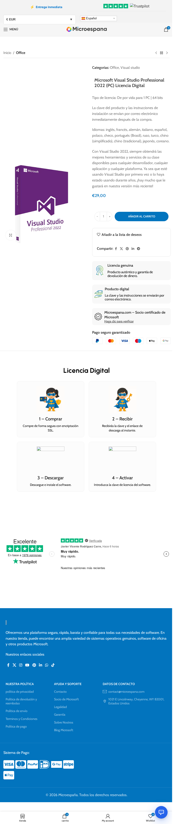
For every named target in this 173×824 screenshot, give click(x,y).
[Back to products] (161, 53)
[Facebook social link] (115, 249)
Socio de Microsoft (66, 699)
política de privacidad (20, 692)
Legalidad (60, 707)
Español (91, 18)
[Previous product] (156, 53)
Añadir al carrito (141, 216)
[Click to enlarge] (11, 235)
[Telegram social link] (138, 249)
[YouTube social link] (27, 665)
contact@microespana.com (126, 692)
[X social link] (121, 249)
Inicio (7, 53)
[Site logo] (86, 29)
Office (20, 53)
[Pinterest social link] (127, 249)
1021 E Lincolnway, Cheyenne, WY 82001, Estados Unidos (136, 701)
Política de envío (16, 711)
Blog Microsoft (63, 730)
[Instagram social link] (21, 665)
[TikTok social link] (53, 665)
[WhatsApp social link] (47, 665)
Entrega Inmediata (46, 7)
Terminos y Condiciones (21, 719)
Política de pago (16, 726)
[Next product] (167, 53)
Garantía (59, 714)
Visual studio (130, 67)
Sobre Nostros (63, 722)
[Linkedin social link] (133, 249)
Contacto (60, 692)
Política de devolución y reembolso (21, 701)
